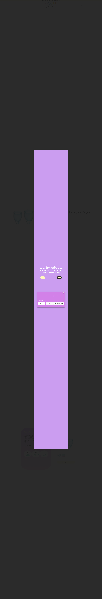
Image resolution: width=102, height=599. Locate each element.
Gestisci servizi (41, 300)
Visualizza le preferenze (58, 303)
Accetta (41, 303)
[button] (63, 293)
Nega (49, 303)
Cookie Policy (50, 305)
